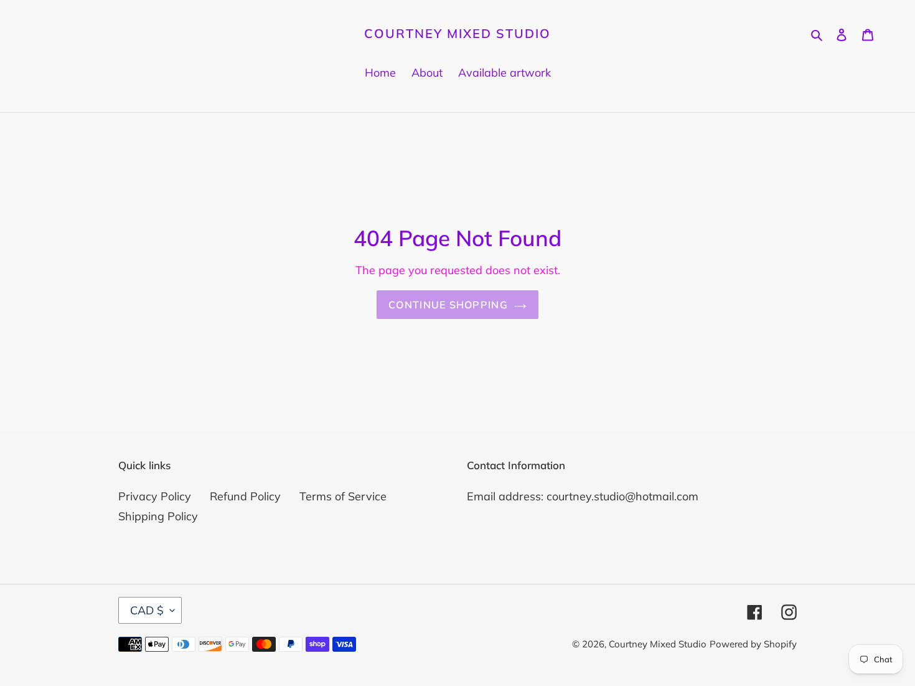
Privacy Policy (154, 496)
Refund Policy (245, 496)
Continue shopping (448, 304)
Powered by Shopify (753, 644)
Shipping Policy (158, 516)
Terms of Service (343, 496)
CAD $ (147, 610)
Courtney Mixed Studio (457, 33)
